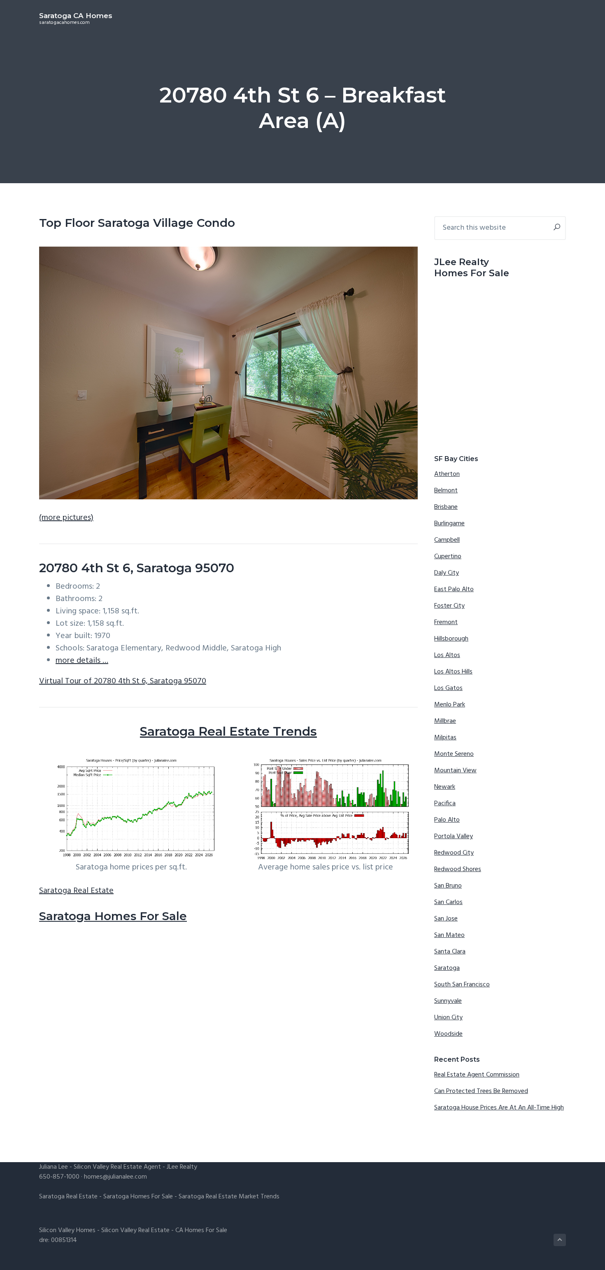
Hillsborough (451, 639)
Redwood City (454, 853)
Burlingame (449, 523)
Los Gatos (448, 688)
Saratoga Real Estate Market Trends (229, 1196)
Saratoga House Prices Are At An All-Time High (499, 1107)
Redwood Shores (457, 869)
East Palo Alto (454, 589)
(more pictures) (66, 517)
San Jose (446, 918)
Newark (444, 787)
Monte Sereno (454, 754)
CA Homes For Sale (201, 1230)
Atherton (447, 474)
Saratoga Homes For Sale (113, 916)
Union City (448, 1017)
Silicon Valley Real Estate (135, 1230)
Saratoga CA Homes (75, 16)
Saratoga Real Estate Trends (228, 731)
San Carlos (448, 902)
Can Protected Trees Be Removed (481, 1091)
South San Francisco (462, 984)
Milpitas (445, 737)
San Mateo (449, 935)
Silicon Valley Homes (67, 1230)
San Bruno (448, 886)
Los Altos (447, 655)
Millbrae (445, 721)
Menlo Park (449, 704)
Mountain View (455, 770)
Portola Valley (453, 836)
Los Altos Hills (453, 671)
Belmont (446, 490)
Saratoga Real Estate (76, 890)
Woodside (448, 1034)
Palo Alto (447, 820)
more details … (82, 660)
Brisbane (446, 507)
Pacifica (445, 803)
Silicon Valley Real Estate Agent (117, 1167)
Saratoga (447, 968)
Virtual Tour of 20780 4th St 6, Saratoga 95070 (122, 681)
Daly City (446, 573)
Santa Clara (449, 951)
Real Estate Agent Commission (476, 1075)
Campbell (447, 540)
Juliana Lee (53, 1167)
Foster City (449, 606)
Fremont (446, 622)
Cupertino (447, 556)
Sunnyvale (448, 1001)
